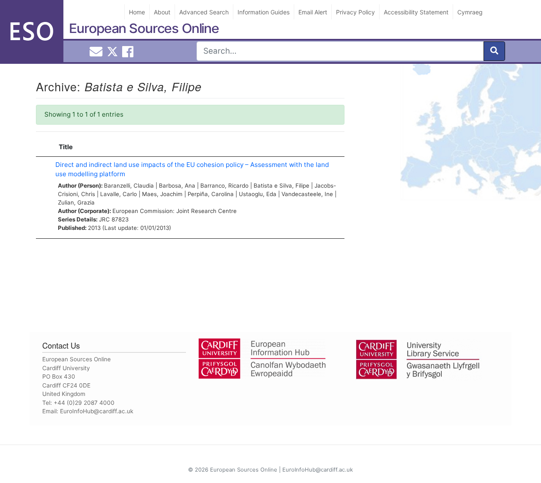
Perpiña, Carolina (211, 194)
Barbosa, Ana (177, 185)
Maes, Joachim (162, 194)
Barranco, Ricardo (224, 185)
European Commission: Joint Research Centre (174, 210)
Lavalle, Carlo (118, 194)
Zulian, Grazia (76, 202)
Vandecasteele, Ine (307, 194)
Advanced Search (204, 12)
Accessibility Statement (416, 12)
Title (66, 147)
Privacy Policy (355, 12)
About (162, 12)
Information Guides (264, 12)
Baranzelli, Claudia (129, 185)
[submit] (494, 51)
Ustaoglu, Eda (257, 194)
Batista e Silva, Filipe (281, 185)
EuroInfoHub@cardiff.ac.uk (96, 411)
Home (137, 12)
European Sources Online (144, 28)
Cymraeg (470, 12)
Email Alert (312, 12)
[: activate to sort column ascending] (43, 147)
